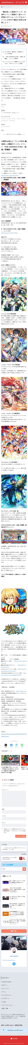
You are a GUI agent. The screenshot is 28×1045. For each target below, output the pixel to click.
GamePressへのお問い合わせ (15, 1030)
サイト (4, 822)
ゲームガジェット (8, 995)
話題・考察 (6, 1008)
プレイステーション (9, 1005)
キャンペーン (7, 988)
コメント (5, 789)
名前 (3, 809)
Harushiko (14, 956)
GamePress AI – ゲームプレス (14, 2)
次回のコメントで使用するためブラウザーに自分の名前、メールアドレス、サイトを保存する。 (15, 830)
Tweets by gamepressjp (8, 960)
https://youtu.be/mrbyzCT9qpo (9, 233)
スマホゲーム (7, 998)
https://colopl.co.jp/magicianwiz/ (10, 175)
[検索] (24, 869)
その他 (5, 1001)
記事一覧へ (14, 931)
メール (4, 816)
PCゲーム (6, 985)
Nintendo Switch (8, 981)
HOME (15, 1039)
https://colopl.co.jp (21, 691)
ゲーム (10, 751)
